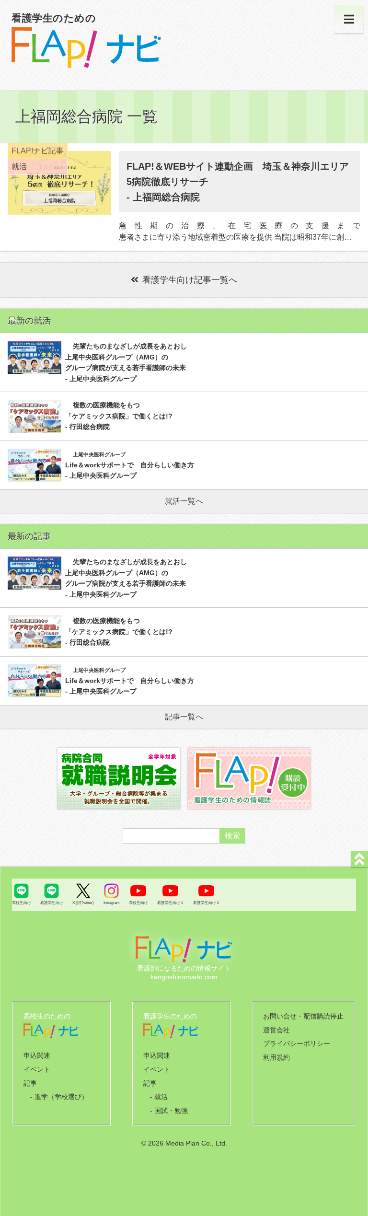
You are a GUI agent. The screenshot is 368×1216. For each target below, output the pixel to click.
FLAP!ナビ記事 (38, 151)
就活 (19, 166)
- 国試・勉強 (169, 1110)
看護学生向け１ (170, 902)
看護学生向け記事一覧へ (189, 280)
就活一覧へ (184, 501)
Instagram (112, 902)
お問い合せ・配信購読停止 (303, 1016)
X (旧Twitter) (83, 902)
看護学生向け (51, 902)
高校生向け (21, 902)
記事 (30, 1083)
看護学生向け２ (206, 902)
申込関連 (36, 1055)
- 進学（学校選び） (59, 1096)
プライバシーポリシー (296, 1043)
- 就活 (159, 1096)
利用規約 (276, 1057)
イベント (36, 1069)
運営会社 (276, 1030)
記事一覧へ (184, 717)
